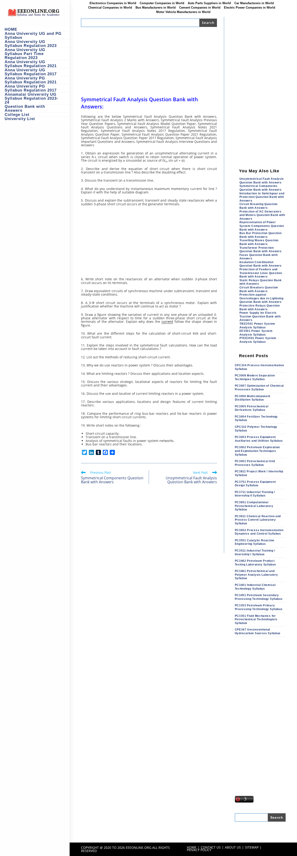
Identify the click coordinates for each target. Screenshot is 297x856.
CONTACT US (211, 847)
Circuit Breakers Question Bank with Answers (258, 289)
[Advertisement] (149, 61)
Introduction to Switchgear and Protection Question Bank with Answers (261, 197)
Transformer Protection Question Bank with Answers (260, 249)
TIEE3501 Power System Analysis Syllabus (257, 325)
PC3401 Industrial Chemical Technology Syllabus (255, 586)
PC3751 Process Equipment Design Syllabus (255, 483)
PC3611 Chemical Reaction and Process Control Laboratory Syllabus (258, 520)
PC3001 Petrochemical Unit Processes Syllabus (255, 463)
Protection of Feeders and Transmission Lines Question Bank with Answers (260, 273)
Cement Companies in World (199, 7)
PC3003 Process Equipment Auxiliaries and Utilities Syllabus (259, 438)
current (167, 321)
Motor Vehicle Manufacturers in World (183, 12)
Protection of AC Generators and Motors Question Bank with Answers (262, 215)
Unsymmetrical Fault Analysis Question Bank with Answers (261, 180)
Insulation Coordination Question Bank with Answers (260, 264)
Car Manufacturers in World (254, 3)
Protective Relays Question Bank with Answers (259, 307)
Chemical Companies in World (110, 7)
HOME (192, 847)
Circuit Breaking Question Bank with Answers (258, 206)
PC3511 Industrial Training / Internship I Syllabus (255, 552)
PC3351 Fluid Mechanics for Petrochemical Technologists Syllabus (256, 619)
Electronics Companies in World (113, 3)
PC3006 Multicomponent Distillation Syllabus (253, 398)
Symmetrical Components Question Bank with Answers (260, 187)
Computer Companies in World (162, 3)
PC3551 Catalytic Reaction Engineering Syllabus (254, 542)
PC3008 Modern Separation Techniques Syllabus (255, 377)
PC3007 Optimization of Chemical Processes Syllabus (259, 387)
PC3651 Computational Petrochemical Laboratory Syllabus (254, 506)
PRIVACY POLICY (199, 850)
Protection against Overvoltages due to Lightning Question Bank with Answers (261, 298)
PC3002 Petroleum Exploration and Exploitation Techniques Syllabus (257, 451)
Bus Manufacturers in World (156, 7)
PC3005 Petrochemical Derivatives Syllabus (251, 408)
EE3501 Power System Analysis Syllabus (256, 332)
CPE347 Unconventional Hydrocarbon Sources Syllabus (258, 631)
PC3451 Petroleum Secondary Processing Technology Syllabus (259, 597)
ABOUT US (233, 847)
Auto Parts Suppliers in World (209, 3)
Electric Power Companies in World (249, 7)
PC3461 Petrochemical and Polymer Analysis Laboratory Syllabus (256, 574)
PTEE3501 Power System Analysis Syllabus (258, 340)
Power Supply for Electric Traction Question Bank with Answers (260, 316)
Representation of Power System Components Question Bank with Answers (261, 226)
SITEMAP (251, 847)
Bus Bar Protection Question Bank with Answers (260, 235)
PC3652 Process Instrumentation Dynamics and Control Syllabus (259, 532)
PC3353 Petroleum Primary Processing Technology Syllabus (259, 607)
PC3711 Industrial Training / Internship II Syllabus (255, 493)
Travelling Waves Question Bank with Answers (259, 242)
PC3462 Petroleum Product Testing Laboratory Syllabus (255, 562)
